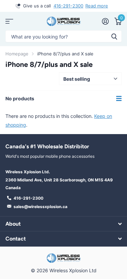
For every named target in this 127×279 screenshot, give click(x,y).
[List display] (119, 98)
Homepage (16, 53)
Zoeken (114, 36)
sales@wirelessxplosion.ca (40, 206)
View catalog (9, 21)
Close (63, 224)
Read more (96, 5)
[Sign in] (105, 21)
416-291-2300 (68, 5)
